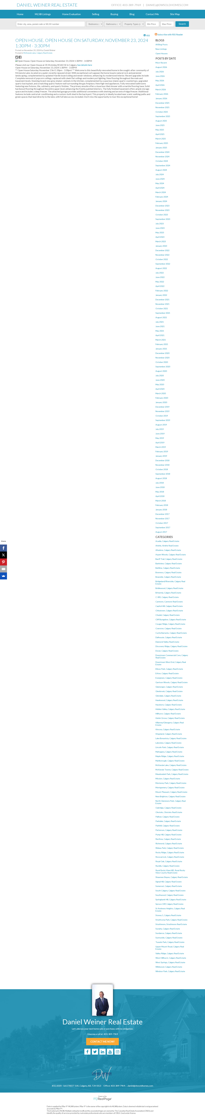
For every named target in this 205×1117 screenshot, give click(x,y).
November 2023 (162, 210)
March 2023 (160, 241)
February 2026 (161, 94)
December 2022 (162, 250)
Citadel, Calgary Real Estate (167, 615)
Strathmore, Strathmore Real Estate (171, 924)
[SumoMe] (3, 575)
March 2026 (160, 89)
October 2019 (161, 416)
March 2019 (160, 447)
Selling (95, 14)
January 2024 (161, 201)
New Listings (161, 49)
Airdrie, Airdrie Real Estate (167, 545)
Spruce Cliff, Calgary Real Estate (169, 904)
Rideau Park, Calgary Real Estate (169, 848)
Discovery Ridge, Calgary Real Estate (171, 646)
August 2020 (161, 371)
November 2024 (162, 156)
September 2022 (162, 264)
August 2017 (161, 532)
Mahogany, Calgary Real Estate (168, 752)
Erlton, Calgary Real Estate (167, 673)
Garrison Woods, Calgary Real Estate (171, 682)
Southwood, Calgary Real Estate (169, 895)
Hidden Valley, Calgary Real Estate (170, 709)
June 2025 (160, 125)
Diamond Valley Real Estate (167, 642)
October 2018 (161, 469)
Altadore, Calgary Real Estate (168, 550)
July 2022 (159, 272)
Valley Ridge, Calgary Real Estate (169, 953)
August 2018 (161, 478)
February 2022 (161, 290)
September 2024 (162, 165)
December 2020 (162, 353)
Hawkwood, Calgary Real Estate (169, 700)
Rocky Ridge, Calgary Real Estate (169, 852)
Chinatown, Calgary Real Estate (169, 610)
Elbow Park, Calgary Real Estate (169, 669)
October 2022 (161, 259)
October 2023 (161, 214)
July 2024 (159, 174)
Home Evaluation (71, 14)
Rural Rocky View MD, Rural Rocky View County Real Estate (170, 871)
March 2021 (160, 340)
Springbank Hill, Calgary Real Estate (170, 899)
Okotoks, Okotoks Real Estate (168, 812)
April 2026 (159, 85)
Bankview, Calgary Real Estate (168, 563)
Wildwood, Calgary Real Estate (168, 967)
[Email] (3, 568)
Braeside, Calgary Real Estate (168, 577)
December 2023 (162, 205)
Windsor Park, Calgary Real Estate (170, 971)
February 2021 (161, 344)
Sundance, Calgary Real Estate (168, 933)
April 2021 (159, 335)
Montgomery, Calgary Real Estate (169, 787)
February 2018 (161, 505)
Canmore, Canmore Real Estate (169, 601)
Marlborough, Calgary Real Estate (169, 760)
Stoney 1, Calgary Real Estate (168, 915)
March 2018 (160, 500)
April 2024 (159, 188)
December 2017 (162, 514)
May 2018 (159, 491)
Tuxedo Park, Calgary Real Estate (169, 942)
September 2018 (162, 474)
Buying (114, 14)
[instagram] (117, 1052)
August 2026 (161, 67)
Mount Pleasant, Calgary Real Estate (171, 792)
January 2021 (161, 348)
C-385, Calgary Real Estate (167, 597)
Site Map (175, 14)
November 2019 (162, 411)
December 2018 (162, 460)
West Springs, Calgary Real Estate (170, 962)
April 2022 (159, 286)
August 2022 (161, 268)
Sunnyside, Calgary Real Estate (168, 937)
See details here (84, 65)
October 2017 (161, 523)
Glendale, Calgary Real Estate (168, 696)
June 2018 (160, 487)
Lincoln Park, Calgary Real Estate (169, 747)
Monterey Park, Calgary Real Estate (170, 783)
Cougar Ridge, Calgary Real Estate (170, 624)
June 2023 (160, 228)
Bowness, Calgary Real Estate (168, 572)
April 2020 (159, 389)
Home (20, 14)
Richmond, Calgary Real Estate (168, 843)
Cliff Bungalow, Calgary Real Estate (170, 619)
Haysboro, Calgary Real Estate (168, 704)
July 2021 (159, 322)
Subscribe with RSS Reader (170, 34)
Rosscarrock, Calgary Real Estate (169, 857)
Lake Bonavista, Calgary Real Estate (170, 738)
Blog (131, 14)
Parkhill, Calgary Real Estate (167, 825)
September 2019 (162, 420)
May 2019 (159, 438)
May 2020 (159, 384)
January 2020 (161, 402)
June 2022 (160, 277)
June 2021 (160, 326)
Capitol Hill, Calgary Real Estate (169, 606)
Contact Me (152, 14)
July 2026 (159, 71)
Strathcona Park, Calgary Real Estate (171, 920)
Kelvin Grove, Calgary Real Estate (170, 718)
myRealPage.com (102, 1099)
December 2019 (162, 407)
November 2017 (162, 518)
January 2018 (161, 509)
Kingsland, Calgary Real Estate (168, 734)
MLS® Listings (43, 14)
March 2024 (160, 192)
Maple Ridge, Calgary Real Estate (169, 756)
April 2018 (159, 496)
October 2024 (161, 161)
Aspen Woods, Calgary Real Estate (170, 554)
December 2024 (162, 152)
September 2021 (162, 313)
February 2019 (161, 451)
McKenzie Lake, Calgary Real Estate (170, 765)
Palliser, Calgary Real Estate (167, 816)
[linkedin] (102, 1052)
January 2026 (161, 98)
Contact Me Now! (102, 1041)
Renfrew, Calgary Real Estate (168, 839)
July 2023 (159, 223)
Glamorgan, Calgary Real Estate (169, 687)
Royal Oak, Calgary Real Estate (168, 861)
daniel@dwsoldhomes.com (167, 5)
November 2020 (162, 357)
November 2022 (162, 255)
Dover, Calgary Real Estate (167, 651)
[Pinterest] (3, 561)
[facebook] (87, 1052)
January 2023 (161, 246)
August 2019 (161, 424)
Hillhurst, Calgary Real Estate (168, 713)
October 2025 (161, 112)
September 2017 (162, 527)
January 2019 (161, 456)
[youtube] (110, 1052)
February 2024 (161, 197)
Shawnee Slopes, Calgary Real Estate (171, 877)
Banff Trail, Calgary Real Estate (168, 559)
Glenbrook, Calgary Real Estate (169, 691)
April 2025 (159, 134)
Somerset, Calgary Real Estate (168, 886)
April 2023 (159, 237)
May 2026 (159, 80)
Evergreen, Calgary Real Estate (168, 678)
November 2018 (162, 465)
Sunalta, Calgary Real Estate (167, 928)
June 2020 (160, 380)
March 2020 (160, 393)
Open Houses (161, 53)
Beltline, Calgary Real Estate (167, 568)
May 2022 (159, 281)
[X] (3, 555)
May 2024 (159, 183)
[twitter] (95, 1052)
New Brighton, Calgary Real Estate (170, 796)
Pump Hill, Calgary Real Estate (168, 834)
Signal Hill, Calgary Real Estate (168, 881)
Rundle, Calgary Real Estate (167, 866)
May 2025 (159, 129)
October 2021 (161, 308)
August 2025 (161, 121)
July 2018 (159, 483)
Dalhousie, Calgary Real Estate (168, 637)
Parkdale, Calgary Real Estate (168, 821)
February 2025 (161, 143)
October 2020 (161, 362)
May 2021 (159, 331)
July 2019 (159, 429)
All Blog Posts (161, 44)
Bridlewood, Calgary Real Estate (169, 588)
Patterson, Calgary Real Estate (168, 830)
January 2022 (161, 295)
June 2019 (160, 433)
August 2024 (161, 170)
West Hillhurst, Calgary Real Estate (170, 958)
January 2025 (161, 147)
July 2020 (159, 375)
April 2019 (159, 442)
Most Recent (161, 62)
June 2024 (160, 179)
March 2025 (160, 138)
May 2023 (159, 232)
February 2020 (161, 398)
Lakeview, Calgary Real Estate (168, 743)
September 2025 (162, 116)
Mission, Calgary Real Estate (167, 778)
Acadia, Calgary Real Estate (167, 541)
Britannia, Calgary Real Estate (168, 592)
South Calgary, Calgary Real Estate (170, 890)
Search (182, 24)
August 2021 (161, 317)
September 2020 (162, 366)
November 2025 (162, 107)
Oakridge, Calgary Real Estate (168, 808)
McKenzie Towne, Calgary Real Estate (172, 769)
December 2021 (162, 299)
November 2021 (162, 304)
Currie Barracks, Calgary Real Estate (171, 633)
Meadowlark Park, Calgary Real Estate (171, 774)
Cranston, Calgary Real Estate (168, 628)
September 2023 (162, 219)
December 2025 (162, 103)
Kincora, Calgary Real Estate (167, 729)
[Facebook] (3, 548)
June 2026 (160, 76)
